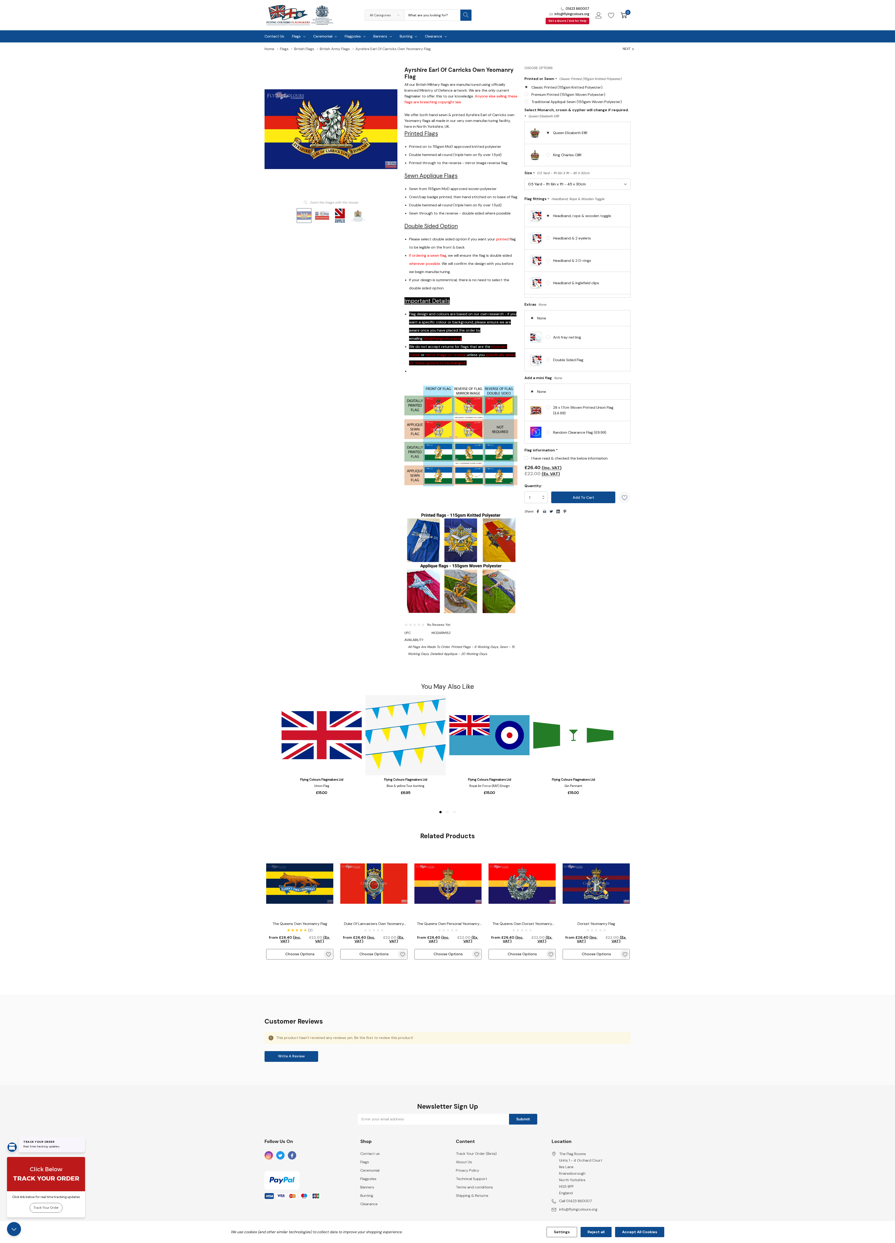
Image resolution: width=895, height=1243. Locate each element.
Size (556, 173)
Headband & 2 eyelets (572, 238)
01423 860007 (577, 9)
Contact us (370, 1153)
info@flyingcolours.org (571, 14)
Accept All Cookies (639, 1231)
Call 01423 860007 (575, 1200)
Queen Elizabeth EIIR (570, 132)
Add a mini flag (543, 377)
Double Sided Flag (568, 359)
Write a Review (291, 1056)
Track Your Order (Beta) (476, 1153)
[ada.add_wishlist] (328, 954)
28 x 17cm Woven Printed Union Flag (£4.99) (583, 410)
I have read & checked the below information (569, 458)
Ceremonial (322, 36)
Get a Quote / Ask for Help (567, 21)
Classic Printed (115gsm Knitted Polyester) (566, 87)
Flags (296, 36)
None (541, 318)
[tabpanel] (300, 904)
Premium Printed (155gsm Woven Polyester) (568, 94)
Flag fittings (564, 199)
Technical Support (471, 1178)
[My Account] (599, 15)
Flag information (541, 450)
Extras (535, 304)
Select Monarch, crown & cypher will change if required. (576, 113)
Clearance (433, 36)
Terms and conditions (474, 1187)
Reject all (596, 1231)
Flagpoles (353, 36)
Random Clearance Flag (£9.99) (579, 432)
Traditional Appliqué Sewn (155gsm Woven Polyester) (576, 101)
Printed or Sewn (572, 79)
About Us (464, 1162)
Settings (562, 1231)
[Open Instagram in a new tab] (269, 1156)
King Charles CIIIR (567, 154)
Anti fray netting (567, 337)
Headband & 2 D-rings (572, 260)
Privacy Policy (467, 1170)
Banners (380, 36)
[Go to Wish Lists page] (611, 15)
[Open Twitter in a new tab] (280, 1156)
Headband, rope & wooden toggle (582, 215)
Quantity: (533, 485)
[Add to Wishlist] (624, 497)
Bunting (406, 36)
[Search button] (466, 15)
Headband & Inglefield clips (576, 282)
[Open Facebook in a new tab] (292, 1156)
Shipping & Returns (472, 1195)
